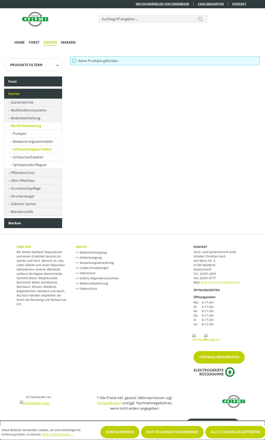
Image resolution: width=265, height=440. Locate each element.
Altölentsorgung (90, 257)
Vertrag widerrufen (219, 357)
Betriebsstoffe (22, 211)
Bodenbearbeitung (25, 118)
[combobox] (145, 19)
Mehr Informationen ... (58, 434)
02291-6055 (208, 274)
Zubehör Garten (23, 204)
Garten (14, 93)
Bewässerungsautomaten (33, 141)
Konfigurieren (120, 432)
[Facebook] (200, 337)
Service (81, 247)
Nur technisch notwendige (172, 432)
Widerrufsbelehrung (93, 283)
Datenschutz (88, 289)
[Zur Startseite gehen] (35, 18)
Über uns (24, 247)
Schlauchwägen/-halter (32, 149)
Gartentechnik (22, 102)
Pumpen (19, 133)
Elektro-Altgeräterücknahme (99, 278)
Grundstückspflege (26, 188)
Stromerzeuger (23, 196)
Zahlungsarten (211, 4)
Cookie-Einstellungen (94, 268)
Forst (12, 81)
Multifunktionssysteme (29, 110)
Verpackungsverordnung (96, 263)
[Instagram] (212, 337)
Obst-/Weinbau (23, 180)
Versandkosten (109, 403)
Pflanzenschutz (22, 172)
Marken (14, 223)
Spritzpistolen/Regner (30, 165)
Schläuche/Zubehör (28, 157)
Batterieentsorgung (93, 252)
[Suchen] (200, 19)
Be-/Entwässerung (26, 125)
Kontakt (239, 4)
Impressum (87, 273)
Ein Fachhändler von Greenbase (162, 4)
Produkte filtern (26, 65)
